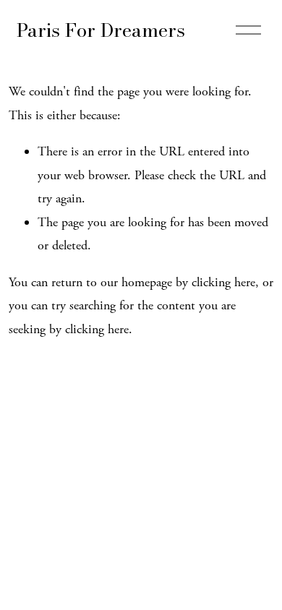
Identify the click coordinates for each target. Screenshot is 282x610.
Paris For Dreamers (101, 30)
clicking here (223, 282)
